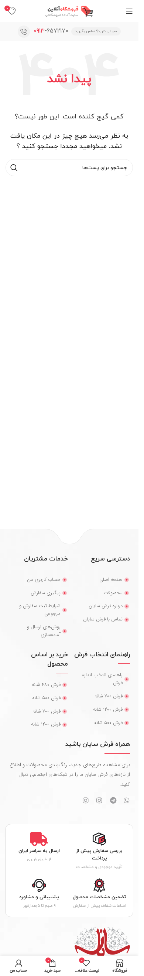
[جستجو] (14, 167)
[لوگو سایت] (69, 11)
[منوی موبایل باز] (129, 11)
